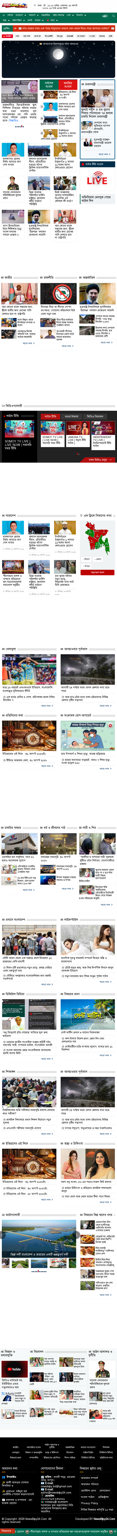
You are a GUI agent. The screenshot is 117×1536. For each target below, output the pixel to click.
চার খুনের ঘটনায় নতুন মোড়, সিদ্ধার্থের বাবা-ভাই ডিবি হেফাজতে (64, 580)
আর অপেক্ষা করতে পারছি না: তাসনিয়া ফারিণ (50, 1361)
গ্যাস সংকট (26, 36)
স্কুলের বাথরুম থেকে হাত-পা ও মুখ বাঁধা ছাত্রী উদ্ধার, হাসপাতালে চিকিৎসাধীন (96, 875)
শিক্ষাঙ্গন (10, 1072)
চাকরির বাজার (12, 828)
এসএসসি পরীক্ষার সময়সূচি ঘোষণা (23, 1128)
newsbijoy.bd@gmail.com (56, 1486)
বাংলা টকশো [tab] (71, 416)
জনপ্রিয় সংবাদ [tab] (68, 85)
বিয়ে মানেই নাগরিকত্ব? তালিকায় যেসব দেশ (105, 1251)
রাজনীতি (48, 277)
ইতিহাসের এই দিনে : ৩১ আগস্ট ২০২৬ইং (67, 95)
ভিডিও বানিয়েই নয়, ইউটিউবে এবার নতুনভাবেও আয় (12, 1384)
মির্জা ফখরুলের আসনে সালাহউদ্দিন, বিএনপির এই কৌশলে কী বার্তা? (64, 197)
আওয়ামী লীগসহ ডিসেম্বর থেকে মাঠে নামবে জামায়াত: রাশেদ (65, 335)
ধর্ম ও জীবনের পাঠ (54, 828)
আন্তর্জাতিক (45, 15)
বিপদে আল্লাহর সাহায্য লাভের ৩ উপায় (66, 879)
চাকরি (30, 20)
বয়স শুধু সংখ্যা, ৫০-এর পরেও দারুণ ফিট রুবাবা (86, 1182)
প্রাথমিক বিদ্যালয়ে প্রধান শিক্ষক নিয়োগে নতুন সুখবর (27, 1121)
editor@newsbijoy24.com (56, 1492)
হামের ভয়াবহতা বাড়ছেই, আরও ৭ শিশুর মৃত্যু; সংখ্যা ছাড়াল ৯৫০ (86, 761)
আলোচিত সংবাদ (34, 1447)
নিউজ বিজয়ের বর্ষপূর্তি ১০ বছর (97, 1509)
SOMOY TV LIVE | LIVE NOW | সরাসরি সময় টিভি (18, 445)
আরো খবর (103, 154)
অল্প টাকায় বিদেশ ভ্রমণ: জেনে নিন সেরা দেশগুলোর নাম (83, 1040)
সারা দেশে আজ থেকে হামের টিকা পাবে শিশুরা (87, 1196)
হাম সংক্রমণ (81, 36)
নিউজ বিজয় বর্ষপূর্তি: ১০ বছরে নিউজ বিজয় (39, 1254)
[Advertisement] (57, 262)
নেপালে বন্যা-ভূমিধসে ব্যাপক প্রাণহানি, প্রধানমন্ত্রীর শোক (95, 127)
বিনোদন (79, 15)
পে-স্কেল (92, 36)
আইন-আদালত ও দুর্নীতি (100, 1353)
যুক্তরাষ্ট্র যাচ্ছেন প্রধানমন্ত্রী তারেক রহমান (102, 142)
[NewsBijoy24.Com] (14, 5)
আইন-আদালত (58, 15)
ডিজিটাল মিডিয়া (14, 994)
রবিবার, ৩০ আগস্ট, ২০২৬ (14, 549)
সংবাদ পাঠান (87, 1497)
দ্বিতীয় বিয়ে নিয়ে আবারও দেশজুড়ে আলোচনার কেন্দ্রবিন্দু (105, 1262)
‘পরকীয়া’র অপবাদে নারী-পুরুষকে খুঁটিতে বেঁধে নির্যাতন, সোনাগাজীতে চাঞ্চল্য (97, 860)
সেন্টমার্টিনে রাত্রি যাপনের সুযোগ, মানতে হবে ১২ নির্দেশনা (87, 1048)
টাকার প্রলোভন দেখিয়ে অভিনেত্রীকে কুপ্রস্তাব (79, 1378)
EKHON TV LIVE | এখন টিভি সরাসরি (103, 439)
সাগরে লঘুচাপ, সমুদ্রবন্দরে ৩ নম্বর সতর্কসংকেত (88, 1128)
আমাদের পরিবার (90, 1484)
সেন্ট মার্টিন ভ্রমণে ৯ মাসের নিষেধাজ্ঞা (80, 1032)
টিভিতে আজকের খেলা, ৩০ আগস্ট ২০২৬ (26, 760)
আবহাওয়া (102, 36)
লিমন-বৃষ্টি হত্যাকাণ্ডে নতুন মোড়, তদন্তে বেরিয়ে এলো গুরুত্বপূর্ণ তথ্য (27, 969)
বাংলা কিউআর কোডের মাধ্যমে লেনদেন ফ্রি (21, 1413)
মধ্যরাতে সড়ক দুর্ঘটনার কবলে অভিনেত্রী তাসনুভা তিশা (79, 1363)
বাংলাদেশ (19, 15)
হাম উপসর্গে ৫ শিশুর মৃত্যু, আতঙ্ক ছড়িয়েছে (83, 753)
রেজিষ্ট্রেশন (103, 1497)
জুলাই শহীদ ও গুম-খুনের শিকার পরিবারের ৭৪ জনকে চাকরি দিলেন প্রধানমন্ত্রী (97, 113)
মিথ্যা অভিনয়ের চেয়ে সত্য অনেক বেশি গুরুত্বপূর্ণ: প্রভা (80, 1413)
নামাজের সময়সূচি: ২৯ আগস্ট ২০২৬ (67, 868)
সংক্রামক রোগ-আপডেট (77, 715)
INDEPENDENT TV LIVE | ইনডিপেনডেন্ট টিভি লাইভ (77, 442)
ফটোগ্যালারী (12, 1215)
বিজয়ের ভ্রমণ (71, 994)
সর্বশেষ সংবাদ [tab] (49, 85)
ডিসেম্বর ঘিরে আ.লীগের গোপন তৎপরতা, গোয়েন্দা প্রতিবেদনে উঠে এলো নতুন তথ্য (58, 310)
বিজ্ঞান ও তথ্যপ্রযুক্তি (8, 1353)
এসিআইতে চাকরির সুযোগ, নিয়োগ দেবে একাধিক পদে (26, 869)
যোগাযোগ (104, 1490)
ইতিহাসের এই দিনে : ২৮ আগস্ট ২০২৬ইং (26, 1194)
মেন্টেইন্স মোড (88, 1490)
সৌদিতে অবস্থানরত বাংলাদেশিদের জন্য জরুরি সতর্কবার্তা (27, 977)
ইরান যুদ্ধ (59, 36)
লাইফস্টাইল (17, 20)
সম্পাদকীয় (33, 1457)
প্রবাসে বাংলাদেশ (15, 919)
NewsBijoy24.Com (104, 1519)
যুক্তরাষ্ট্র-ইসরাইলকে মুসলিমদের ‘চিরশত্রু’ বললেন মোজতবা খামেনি (19, 99)
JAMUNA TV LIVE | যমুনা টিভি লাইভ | (52, 440)
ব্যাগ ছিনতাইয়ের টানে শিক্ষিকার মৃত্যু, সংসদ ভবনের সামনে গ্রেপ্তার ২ (12, 230)
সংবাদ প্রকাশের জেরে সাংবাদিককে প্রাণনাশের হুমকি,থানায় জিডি (27, 1052)
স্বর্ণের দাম (37, 36)
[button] (15, 126)
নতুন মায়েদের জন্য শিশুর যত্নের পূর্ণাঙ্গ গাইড (86, 976)
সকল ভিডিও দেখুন (98, 460)
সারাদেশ (32, 15)
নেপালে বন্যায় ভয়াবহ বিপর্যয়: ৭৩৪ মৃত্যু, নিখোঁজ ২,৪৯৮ (105, 319)
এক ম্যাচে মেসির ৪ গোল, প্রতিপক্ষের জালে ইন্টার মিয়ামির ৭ (29, 699)
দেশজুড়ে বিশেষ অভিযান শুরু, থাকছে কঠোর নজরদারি (26, 334)
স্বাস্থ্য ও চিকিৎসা (73, 1143)
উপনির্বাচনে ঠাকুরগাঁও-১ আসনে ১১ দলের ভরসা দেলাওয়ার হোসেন (58, 134)
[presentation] (76, 1235)
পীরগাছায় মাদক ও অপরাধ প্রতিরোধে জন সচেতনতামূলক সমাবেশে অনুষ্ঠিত (12, 580)
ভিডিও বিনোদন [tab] (95, 416)
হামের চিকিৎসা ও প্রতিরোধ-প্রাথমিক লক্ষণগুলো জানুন (86, 1190)
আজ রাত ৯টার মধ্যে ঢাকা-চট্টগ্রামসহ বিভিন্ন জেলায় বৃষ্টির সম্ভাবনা (85, 699)
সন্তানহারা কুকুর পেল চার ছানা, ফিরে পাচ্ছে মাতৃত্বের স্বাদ (105, 1274)
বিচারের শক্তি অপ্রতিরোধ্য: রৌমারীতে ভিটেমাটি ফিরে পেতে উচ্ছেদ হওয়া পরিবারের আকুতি (96, 893)
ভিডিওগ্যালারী (13, 406)
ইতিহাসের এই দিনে (16, 1143)
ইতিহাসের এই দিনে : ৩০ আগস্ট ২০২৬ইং (26, 1188)
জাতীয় (8, 277)
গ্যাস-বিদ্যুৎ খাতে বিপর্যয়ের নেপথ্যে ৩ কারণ (26, 322)
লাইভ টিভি (12, 416)
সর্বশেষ (10, 15)
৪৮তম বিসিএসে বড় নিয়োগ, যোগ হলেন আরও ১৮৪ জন (27, 880)
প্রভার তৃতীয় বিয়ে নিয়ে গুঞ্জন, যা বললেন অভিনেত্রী (51, 1394)
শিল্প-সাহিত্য (70, 1457)
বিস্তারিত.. (26, 120)
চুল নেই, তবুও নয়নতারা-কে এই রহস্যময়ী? (50, 1412)
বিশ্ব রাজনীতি (49, 36)
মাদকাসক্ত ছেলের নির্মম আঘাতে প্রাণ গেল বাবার (67, 107)
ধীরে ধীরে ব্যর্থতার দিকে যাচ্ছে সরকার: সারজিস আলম (65, 322)
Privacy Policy (89, 1503)
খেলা (69, 15)
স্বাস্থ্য (4, 20)
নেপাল (17, 36)
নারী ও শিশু (89, 828)
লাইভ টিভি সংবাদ (94, 164)
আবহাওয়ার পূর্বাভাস (75, 649)
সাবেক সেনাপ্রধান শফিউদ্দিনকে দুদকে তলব (12, 195)
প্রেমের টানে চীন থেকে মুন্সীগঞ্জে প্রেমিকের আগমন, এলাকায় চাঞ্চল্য (104, 1226)
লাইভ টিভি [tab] (50, 416)
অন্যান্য (37, 20)
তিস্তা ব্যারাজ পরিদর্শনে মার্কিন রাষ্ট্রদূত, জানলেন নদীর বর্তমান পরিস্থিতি (37, 198)
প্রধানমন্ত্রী (70, 36)
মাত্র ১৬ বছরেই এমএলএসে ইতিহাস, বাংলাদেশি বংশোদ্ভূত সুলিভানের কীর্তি (27, 689)
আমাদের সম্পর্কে (89, 1478)
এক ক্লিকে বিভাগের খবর (97, 515)
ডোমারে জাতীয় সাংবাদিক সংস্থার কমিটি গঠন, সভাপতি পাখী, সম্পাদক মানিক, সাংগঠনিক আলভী (27, 1044)
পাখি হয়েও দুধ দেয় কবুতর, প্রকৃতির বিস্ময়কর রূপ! (104, 1285)
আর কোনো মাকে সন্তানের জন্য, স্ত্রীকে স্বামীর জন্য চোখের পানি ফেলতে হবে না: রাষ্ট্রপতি (64, 231)
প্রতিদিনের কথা (14, 715)
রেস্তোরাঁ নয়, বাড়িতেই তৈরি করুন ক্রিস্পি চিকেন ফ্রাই (105, 1239)
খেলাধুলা (10, 649)
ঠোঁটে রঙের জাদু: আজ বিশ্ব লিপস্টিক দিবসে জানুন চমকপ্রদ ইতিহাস (87, 969)
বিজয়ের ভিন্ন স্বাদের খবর (97, 1215)
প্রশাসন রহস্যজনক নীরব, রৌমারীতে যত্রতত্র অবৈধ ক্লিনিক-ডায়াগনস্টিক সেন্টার (58, 120)
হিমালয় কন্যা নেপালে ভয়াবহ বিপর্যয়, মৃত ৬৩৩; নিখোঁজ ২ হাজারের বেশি (105, 332)
